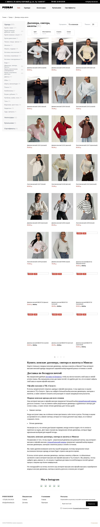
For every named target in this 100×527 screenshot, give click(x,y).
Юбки (7, 80)
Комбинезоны (9, 91)
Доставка (25, 502)
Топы (7, 101)
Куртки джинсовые (11, 38)
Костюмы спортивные (12, 56)
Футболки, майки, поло (13, 98)
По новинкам (73, 24)
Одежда (27, 8)
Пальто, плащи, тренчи (13, 42)
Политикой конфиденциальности (81, 508)
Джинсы (8, 77)
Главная (4, 17)
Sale (18, 8)
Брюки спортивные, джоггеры (13, 73)
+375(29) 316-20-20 (8, 499)
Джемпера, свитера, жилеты (13, 66)
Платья (8, 87)
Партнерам (44, 502)
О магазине (94, 523)
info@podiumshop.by (8, 502)
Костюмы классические (13, 52)
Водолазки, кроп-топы (12, 105)
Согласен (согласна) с (75, 508)
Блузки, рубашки (10, 94)
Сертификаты (70, 8)
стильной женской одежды (56, 442)
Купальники (56, 8)
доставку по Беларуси (54, 377)
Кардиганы (9, 108)
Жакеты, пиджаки (11, 49)
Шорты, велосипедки (12, 84)
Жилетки (8, 45)
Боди (6, 63)
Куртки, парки (10, 28)
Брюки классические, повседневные (13, 69)
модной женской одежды (87, 401)
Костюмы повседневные (13, 59)
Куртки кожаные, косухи (13, 35)
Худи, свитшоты (10, 112)
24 (93, 24)
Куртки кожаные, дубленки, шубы (13, 31)
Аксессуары (41, 8)
